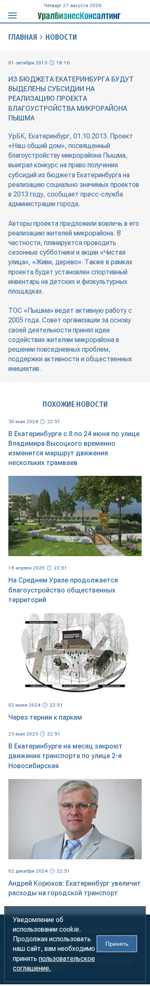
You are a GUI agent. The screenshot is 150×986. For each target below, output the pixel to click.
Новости (61, 37)
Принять (116, 943)
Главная (22, 37)
